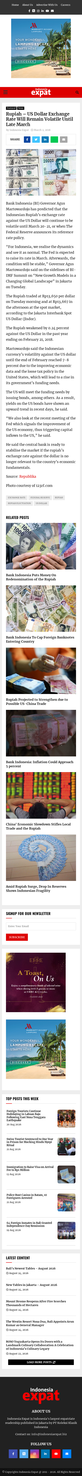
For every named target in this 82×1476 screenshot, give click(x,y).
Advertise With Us (47, 4)
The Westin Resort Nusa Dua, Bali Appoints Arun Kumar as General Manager (40, 1323)
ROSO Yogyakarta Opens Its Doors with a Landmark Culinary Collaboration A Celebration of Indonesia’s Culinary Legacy (40, 1345)
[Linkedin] (45, 1453)
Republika (27, 476)
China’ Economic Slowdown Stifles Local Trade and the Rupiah (38, 826)
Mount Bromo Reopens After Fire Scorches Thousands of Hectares (36, 1303)
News (20, 108)
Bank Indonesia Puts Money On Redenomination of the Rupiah (31, 577)
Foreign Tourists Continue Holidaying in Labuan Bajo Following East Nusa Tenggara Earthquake (26, 1116)
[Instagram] (34, 1453)
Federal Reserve (40, 497)
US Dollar (41, 503)
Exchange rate (16, 497)
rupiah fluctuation (19, 503)
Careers (65, 4)
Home (15, 4)
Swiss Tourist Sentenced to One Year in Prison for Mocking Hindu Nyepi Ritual (30, 1142)
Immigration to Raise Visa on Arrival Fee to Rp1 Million (30, 1169)
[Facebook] (13, 1453)
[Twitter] (24, 1453)
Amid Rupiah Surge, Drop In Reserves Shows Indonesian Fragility (36, 888)
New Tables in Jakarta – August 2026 (31, 1285)
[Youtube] (56, 1453)
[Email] (66, 1453)
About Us (27, 4)
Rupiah (59, 497)
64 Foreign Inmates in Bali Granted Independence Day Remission (29, 1224)
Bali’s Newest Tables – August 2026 (31, 1268)
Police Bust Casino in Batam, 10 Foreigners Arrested (27, 1197)
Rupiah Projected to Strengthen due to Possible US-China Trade (37, 702)
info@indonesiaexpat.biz (49, 1434)
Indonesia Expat (19, 129)
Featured (11, 108)
